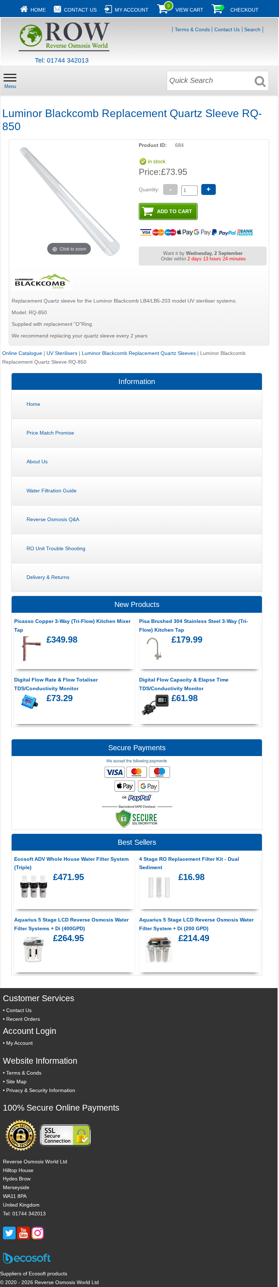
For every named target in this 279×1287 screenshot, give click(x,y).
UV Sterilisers (61, 353)
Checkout (244, 10)
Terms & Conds (192, 29)
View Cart (189, 10)
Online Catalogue (22, 353)
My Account (132, 10)
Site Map (16, 1081)
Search (252, 29)
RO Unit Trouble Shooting (56, 548)
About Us (37, 461)
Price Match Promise (50, 433)
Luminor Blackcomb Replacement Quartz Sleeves (139, 353)
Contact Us (80, 10)
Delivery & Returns (48, 577)
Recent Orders (23, 1019)
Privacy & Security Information (40, 1090)
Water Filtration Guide (52, 490)
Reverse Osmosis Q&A (53, 519)
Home (38, 10)
